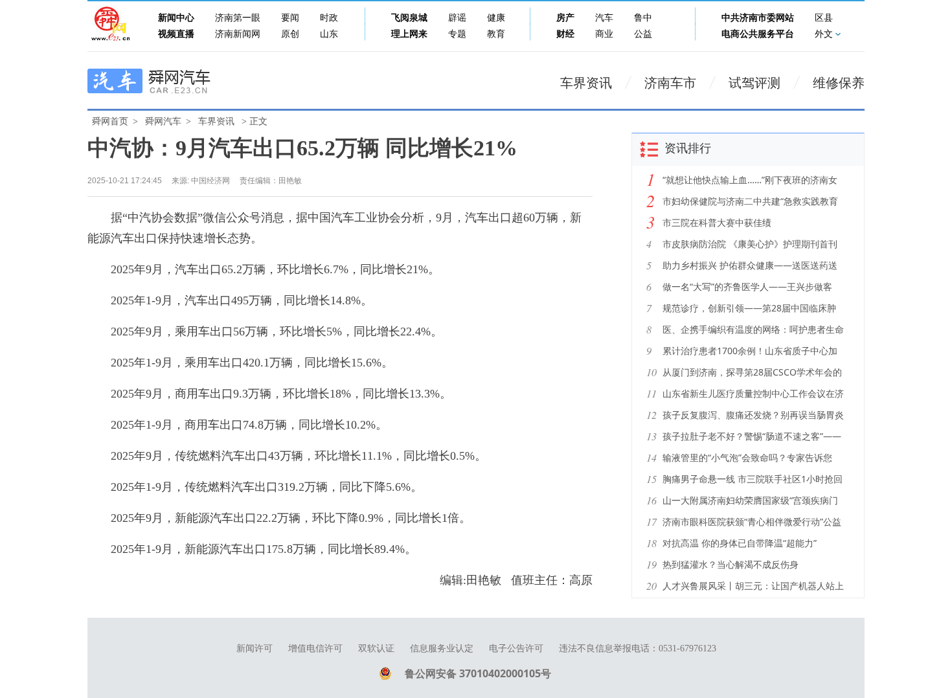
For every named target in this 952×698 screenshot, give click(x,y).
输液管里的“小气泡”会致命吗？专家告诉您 (747, 457)
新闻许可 (254, 648)
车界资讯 (586, 83)
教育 (496, 34)
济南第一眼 (237, 18)
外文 (824, 34)
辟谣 (457, 18)
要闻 (290, 18)
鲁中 (643, 18)
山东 (329, 34)
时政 (329, 18)
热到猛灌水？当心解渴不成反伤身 (731, 564)
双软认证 (376, 648)
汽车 (604, 18)
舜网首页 (110, 121)
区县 (824, 18)
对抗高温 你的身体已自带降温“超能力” (740, 543)
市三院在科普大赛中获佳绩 (717, 222)
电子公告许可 (516, 648)
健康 (496, 18)
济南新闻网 (237, 34)
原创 (290, 34)
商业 (604, 34)
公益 (643, 34)
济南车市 (670, 83)
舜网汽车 (163, 121)
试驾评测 (754, 83)
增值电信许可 (315, 648)
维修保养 (839, 83)
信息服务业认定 (441, 648)
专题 (457, 34)
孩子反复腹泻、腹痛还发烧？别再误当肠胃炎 (753, 415)
